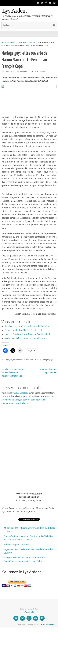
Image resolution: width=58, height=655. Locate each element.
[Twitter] (42, 3)
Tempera (40, 624)
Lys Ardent (14, 10)
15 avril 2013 (10, 71)
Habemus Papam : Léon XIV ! (17, 544)
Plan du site (29, 612)
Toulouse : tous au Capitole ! (47, 371)
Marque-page (48, 360)
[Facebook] (46, 3)
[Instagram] (54, 3)
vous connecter (19, 393)
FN (11, 360)
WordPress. (50, 624)
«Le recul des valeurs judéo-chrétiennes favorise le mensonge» (13, 372)
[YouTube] (38, 3)
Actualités (11, 42)
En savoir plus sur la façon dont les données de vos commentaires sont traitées (27, 399)
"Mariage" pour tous (27, 42)
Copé (7, 360)
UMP (35, 360)
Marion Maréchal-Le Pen (23, 360)
